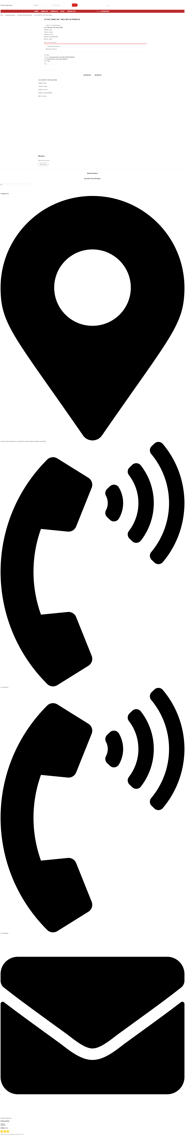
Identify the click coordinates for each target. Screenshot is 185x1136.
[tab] (87, 75)
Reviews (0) (98, 75)
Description (87, 75)
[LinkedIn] (55, 63)
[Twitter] (52, 63)
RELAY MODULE (63, 59)
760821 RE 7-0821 (51, 59)
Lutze (57, 59)
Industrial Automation (10, 15)
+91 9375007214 (105, 11)
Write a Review (43, 164)
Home (2, 15)
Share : (45, 63)
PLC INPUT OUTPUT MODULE (24, 15)
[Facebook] (50, 63)
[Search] (75, 5)
